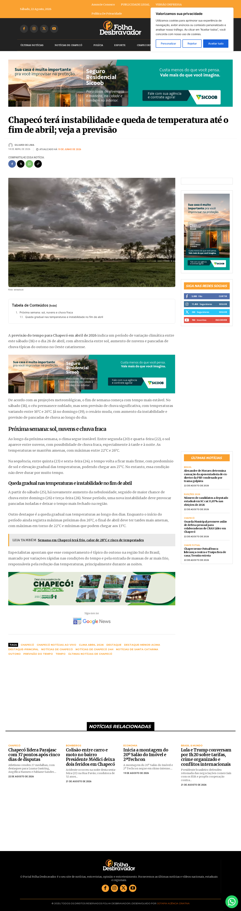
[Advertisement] (91, 687)
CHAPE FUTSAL (192, 545)
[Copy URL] (38, 164)
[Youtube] (54, 29)
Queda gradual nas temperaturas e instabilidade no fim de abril (64, 317)
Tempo (61, 653)
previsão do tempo (38, 653)
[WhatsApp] (29, 164)
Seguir (223, 304)
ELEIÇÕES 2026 (192, 494)
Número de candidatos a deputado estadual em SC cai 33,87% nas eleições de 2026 (206, 501)
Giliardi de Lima (24, 145)
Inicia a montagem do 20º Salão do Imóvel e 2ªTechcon (145, 754)
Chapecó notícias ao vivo (56, 644)
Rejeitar (192, 43)
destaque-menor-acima (142, 644)
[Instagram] (34, 29)
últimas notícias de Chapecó (90, 653)
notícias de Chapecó (57, 649)
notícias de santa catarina (137, 649)
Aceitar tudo (215, 43)
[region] (192, 30)
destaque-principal (23, 649)
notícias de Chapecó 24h (94, 649)
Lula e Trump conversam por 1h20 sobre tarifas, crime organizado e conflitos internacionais (206, 757)
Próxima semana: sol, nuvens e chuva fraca (46, 312)
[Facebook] (24, 29)
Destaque (113, 644)
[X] (44, 29)
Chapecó (27, 644)
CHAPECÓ (189, 518)
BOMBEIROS (73, 745)
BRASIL (187, 467)
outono (14, 653)
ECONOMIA (130, 745)
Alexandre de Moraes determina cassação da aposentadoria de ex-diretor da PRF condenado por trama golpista (206, 476)
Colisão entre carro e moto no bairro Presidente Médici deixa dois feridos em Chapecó (90, 757)
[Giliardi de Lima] (11, 145)
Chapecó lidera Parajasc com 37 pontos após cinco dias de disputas (34, 754)
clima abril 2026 (91, 644)
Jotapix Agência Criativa (173, 903)
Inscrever (221, 320)
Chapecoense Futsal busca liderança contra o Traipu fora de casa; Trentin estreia (205, 552)
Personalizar (168, 43)
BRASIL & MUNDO (192, 745)
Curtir (223, 296)
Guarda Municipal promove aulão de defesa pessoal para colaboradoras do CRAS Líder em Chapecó (205, 527)
